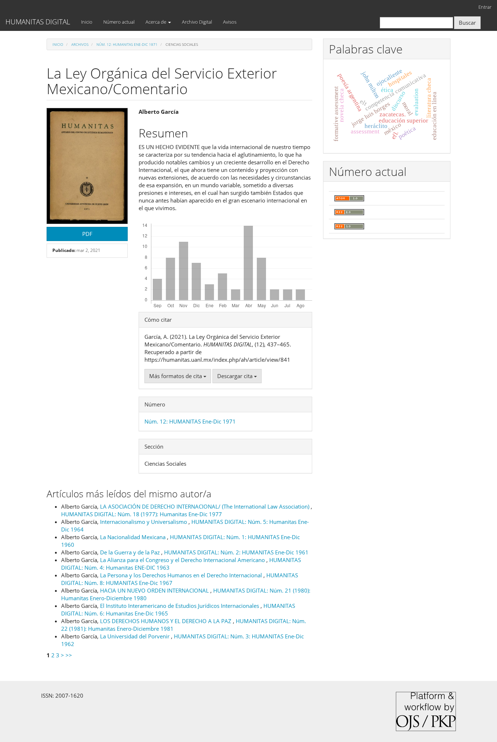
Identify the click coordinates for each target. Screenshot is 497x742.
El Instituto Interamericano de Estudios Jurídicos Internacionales (180, 605)
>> (68, 655)
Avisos (229, 22)
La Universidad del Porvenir (135, 636)
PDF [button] (87, 233)
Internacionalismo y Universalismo (144, 521)
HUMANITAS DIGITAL (37, 22)
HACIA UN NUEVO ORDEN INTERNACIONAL (155, 590)
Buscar (467, 22)
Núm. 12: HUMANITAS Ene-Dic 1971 (127, 44)
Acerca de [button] (156, 22)
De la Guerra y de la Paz (130, 552)
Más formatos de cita (176, 376)
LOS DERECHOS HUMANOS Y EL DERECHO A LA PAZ (166, 621)
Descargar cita (235, 376)
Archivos (79, 44)
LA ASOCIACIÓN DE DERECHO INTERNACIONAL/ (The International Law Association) (205, 506)
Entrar (485, 7)
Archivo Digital (197, 22)
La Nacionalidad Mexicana (133, 537)
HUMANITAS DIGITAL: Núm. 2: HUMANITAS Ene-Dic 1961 (236, 552)
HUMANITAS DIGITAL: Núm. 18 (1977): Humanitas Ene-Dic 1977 (141, 514)
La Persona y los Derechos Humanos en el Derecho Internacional (181, 575)
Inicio (86, 22)
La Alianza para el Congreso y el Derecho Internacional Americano (183, 559)
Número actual (119, 22)
